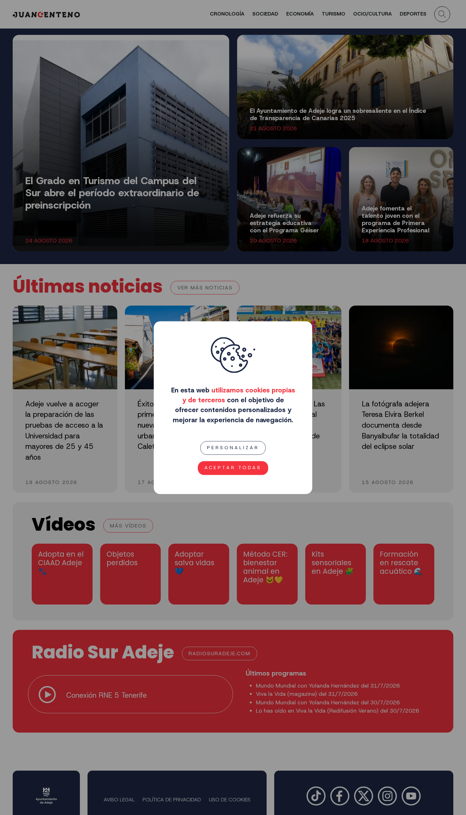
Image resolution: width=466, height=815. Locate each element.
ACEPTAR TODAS (233, 467)
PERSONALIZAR (233, 447)
